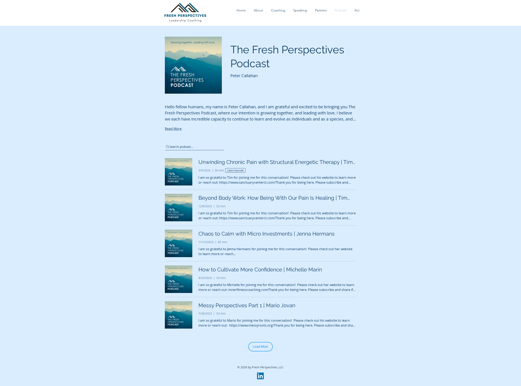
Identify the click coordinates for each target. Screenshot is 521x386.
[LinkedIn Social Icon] (260, 376)
